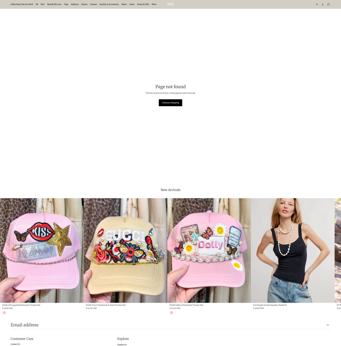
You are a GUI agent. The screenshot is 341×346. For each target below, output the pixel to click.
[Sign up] (327, 325)
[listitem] (154, 4)
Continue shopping (170, 102)
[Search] (317, 4)
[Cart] (328, 4)
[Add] (79, 298)
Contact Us (15, 344)
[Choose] (330, 298)
